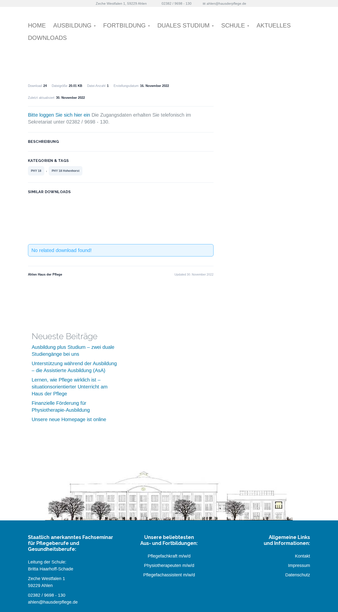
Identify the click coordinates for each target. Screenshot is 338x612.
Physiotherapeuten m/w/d (169, 565)
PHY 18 (36, 171)
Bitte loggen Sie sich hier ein (59, 115)
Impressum (299, 565)
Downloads (47, 37)
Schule (234, 25)
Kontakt (302, 556)
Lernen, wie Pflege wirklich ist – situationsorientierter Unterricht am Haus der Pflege (70, 386)
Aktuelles (274, 25)
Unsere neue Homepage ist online (69, 419)
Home (37, 25)
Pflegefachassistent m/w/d (169, 574)
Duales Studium (184, 25)
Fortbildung (125, 25)
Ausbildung (73, 25)
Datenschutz (297, 574)
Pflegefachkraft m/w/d (169, 556)
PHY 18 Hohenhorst (65, 171)
